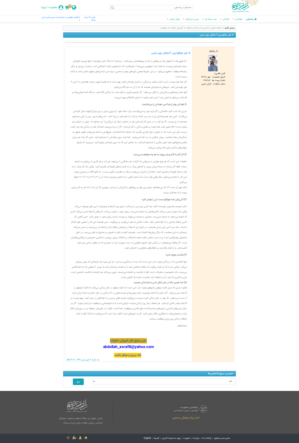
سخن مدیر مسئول (222, 438)
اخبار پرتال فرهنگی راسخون (186, 418)
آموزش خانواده (176, 27)
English (147, 438)
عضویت (52, 7)
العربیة (156, 438)
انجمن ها (204, 27)
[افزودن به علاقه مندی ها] (68, 438)
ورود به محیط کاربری (171, 438)
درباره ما (196, 438)
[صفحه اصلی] (86, 438)
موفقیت (163, 27)
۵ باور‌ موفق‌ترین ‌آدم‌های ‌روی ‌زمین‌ (170, 53)
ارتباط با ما (206, 438)
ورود (43, 7)
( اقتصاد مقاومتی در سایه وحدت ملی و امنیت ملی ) (61, 19)
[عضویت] (74, 438)
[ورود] (80, 438)
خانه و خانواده (191, 27)
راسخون (250, 19)
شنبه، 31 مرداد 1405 (89, 19)
